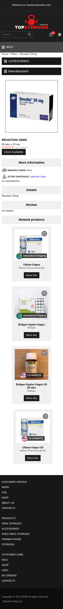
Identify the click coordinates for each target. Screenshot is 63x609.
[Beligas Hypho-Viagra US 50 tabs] (31, 364)
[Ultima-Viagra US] (33, 427)
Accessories (10, 528)
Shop (5, 497)
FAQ (4, 492)
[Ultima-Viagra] (31, 244)
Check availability (13, 152)
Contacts (8, 508)
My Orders (9, 575)
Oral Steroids (11, 523)
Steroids (8, 544)
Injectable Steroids (15, 534)
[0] (50, 34)
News (5, 487)
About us (8, 502)
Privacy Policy (13, 601)
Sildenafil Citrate (38, 176)
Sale (5, 559)
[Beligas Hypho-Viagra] (31, 304)
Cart (5, 570)
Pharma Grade (11, 539)
